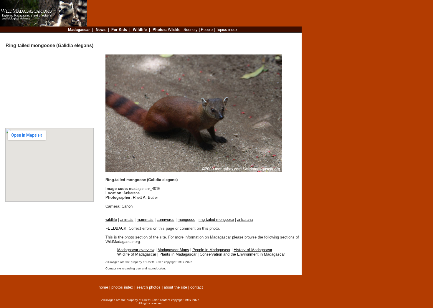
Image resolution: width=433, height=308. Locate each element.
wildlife (111, 219)
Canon (127, 206)
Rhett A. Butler (145, 197)
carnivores (165, 219)
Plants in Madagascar (177, 254)
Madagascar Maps (173, 250)
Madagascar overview (135, 250)
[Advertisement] (192, 36)
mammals (145, 219)
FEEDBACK (115, 228)
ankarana (245, 219)
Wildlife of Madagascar (136, 254)
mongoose (186, 219)
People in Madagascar (211, 250)
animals (126, 219)
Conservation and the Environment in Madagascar (242, 254)
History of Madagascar (253, 250)
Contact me (113, 268)
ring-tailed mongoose (216, 219)
